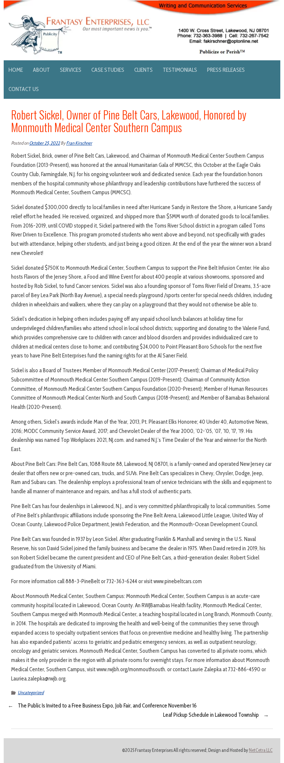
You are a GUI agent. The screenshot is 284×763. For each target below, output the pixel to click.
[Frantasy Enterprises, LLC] (142, 4)
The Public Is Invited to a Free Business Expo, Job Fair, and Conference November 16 (107, 705)
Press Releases (226, 69)
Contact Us (24, 89)
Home (16, 69)
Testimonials (180, 69)
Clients (143, 69)
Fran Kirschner (79, 143)
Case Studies (107, 69)
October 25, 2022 (44, 143)
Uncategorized (31, 692)
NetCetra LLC (261, 750)
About (41, 69)
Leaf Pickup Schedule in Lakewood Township (211, 715)
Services (70, 69)
